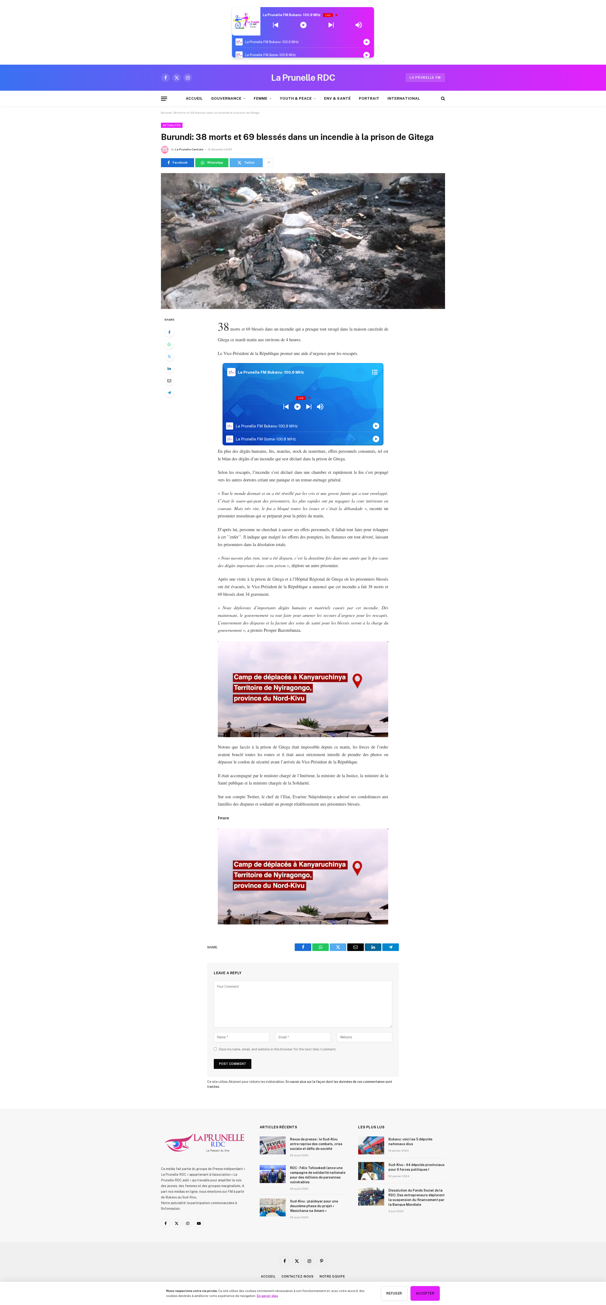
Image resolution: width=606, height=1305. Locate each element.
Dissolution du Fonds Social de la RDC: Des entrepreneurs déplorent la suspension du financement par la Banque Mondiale (416, 1197)
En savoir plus (267, 1296)
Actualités (172, 125)
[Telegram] (169, 392)
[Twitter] (169, 356)
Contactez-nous (297, 1276)
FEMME (260, 98)
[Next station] (276, 25)
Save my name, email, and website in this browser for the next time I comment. (277, 1049)
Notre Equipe (332, 1276)
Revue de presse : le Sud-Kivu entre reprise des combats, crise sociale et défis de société (316, 1144)
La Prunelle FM (425, 77)
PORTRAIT (369, 98)
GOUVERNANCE (226, 98)
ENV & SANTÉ (337, 98)
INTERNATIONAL (404, 98)
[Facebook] (169, 332)
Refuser (394, 1293)
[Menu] (164, 98)
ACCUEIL (194, 98)
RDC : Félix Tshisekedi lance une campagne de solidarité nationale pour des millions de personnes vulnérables (317, 1175)
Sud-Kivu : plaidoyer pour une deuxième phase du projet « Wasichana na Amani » (314, 1206)
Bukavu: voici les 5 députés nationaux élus (410, 1141)
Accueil (268, 1276)
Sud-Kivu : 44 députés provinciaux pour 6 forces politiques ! (416, 1167)
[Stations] (375, 372)
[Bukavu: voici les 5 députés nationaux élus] (371, 1145)
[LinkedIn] (169, 368)
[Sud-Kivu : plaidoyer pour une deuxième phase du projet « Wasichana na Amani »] (273, 1207)
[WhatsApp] (169, 344)
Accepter (425, 1293)
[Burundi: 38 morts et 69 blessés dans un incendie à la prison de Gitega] (303, 241)
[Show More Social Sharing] (268, 162)
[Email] (169, 380)
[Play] (303, 25)
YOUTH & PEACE (296, 98)
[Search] (442, 98)
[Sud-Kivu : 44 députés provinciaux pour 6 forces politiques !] (371, 1171)
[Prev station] (331, 25)
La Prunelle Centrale (189, 149)
